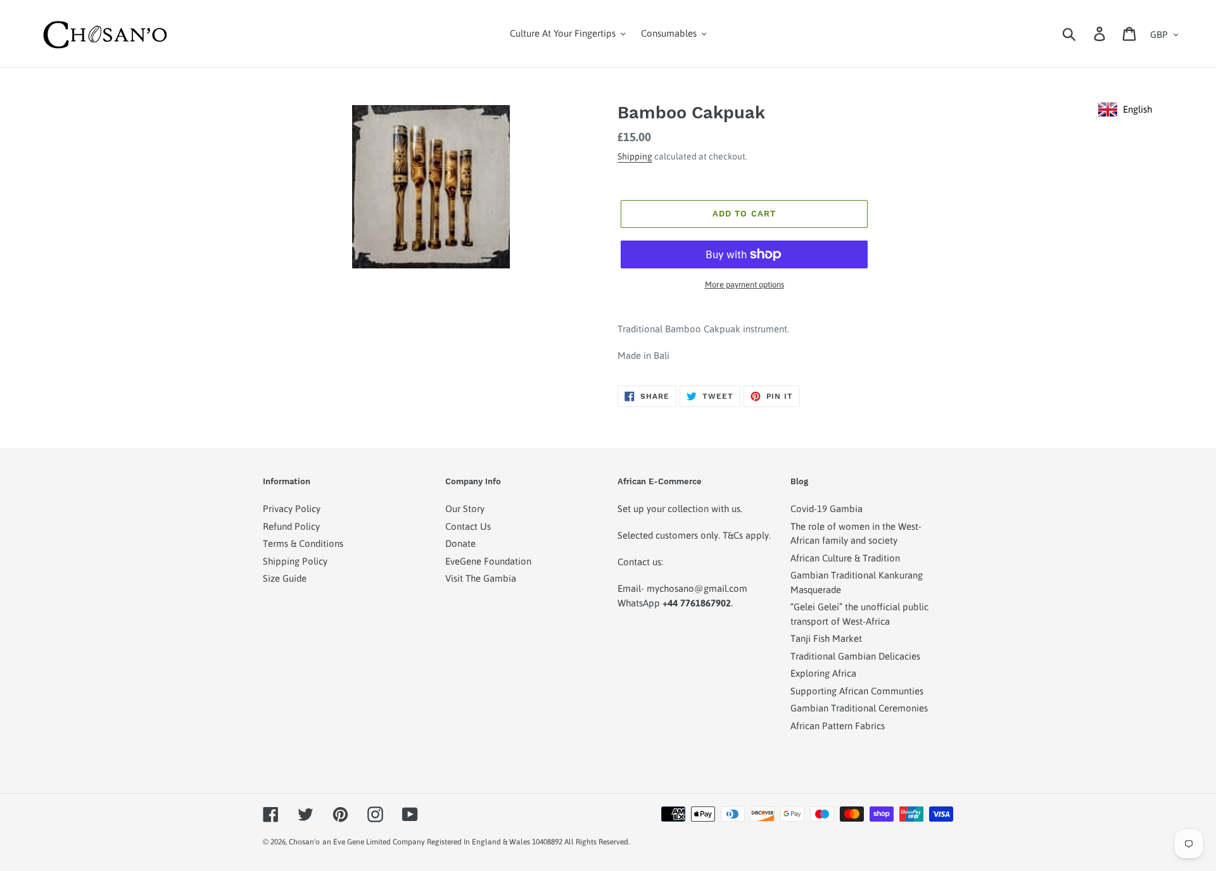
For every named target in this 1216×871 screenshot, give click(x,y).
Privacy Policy (291, 508)
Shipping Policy (295, 561)
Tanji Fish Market (826, 638)
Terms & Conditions (303, 543)
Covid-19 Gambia (826, 508)
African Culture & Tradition (845, 558)
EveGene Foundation (488, 561)
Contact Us (468, 526)
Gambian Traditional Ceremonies (859, 708)
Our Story (464, 508)
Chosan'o (304, 841)
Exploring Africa (823, 673)
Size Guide (285, 578)
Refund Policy (291, 526)
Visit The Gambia (480, 578)
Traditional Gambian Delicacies (855, 656)
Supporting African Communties (856, 691)
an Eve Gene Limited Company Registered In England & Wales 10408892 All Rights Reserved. (476, 841)
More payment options (744, 284)
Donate (460, 543)
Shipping (635, 156)
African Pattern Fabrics (837, 725)
